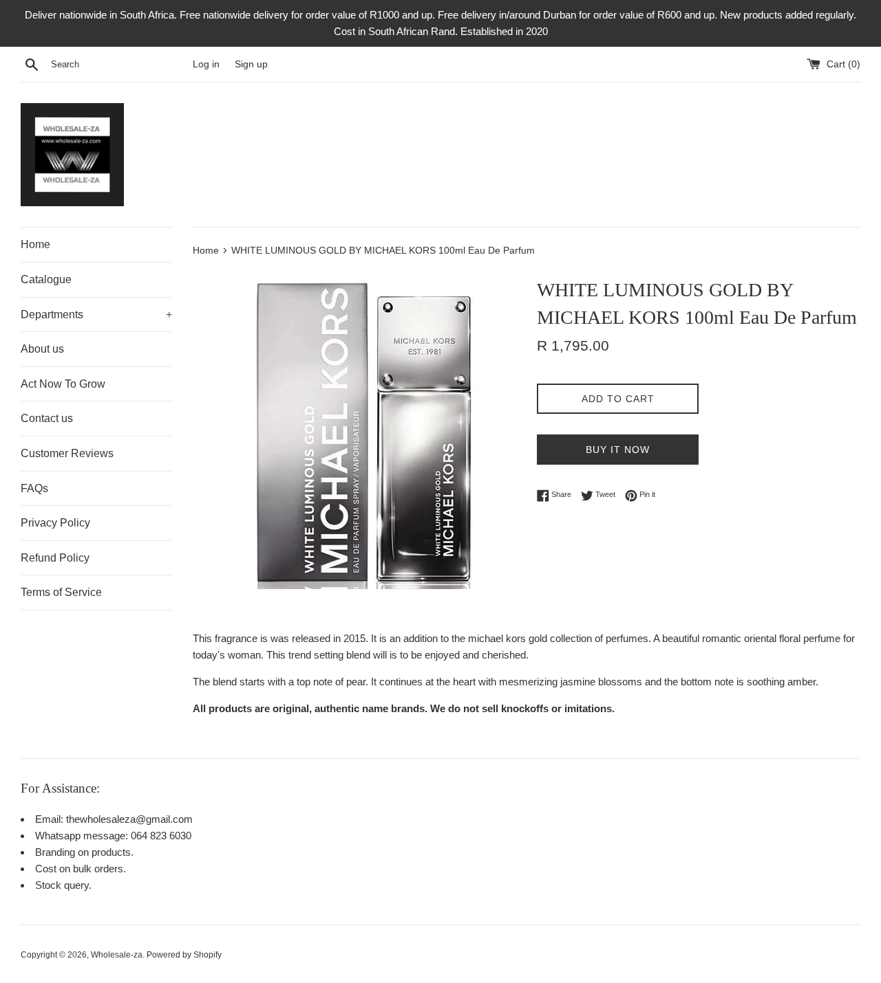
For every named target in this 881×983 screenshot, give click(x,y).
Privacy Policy (55, 523)
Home (35, 244)
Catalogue (46, 279)
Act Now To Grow (63, 384)
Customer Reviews (67, 453)
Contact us (47, 418)
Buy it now (618, 449)
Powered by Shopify (184, 955)
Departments (96, 314)
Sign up (251, 64)
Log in (206, 64)
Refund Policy (55, 558)
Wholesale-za (116, 955)
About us (42, 349)
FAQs (34, 488)
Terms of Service (61, 592)
